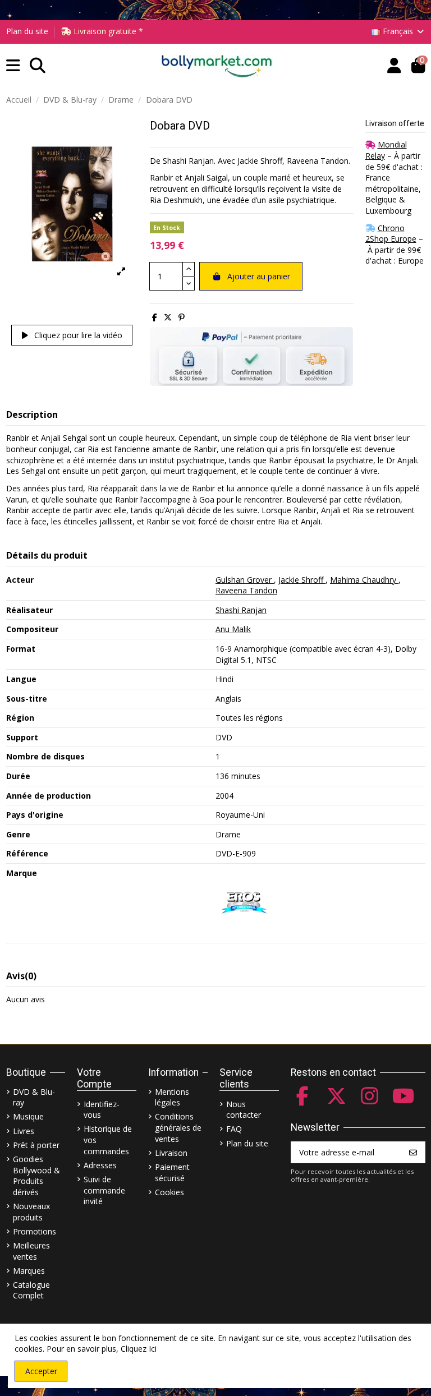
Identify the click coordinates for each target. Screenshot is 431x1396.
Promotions (34, 1231)
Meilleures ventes (31, 1251)
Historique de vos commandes (108, 1139)
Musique (28, 1116)
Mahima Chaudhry (364, 579)
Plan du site (27, 31)
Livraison (171, 1153)
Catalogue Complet (31, 1290)
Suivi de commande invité (104, 1190)
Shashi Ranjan (241, 610)
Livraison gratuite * (107, 31)
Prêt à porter (36, 1145)
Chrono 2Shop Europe (390, 234)
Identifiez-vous (102, 1110)
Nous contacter (243, 1110)
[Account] (394, 66)
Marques (29, 1270)
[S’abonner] (413, 1152)
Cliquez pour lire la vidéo (77, 335)
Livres (23, 1131)
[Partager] (154, 317)
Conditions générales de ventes (178, 1127)
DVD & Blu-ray (34, 1097)
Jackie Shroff (301, 579)
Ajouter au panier (258, 276)
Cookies (169, 1192)
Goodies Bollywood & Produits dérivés (36, 1175)
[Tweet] (168, 317)
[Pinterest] (181, 317)
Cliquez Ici (139, 1348)
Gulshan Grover (245, 579)
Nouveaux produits (31, 1212)
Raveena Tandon (246, 590)
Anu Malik (233, 629)
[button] (13, 66)
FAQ (234, 1128)
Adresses (100, 1165)
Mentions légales (172, 1097)
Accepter (41, 1371)
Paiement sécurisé (172, 1172)
